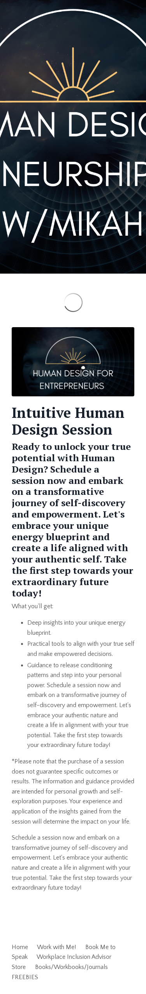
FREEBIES (25, 977)
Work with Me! (56, 947)
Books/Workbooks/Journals (71, 967)
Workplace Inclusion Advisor (74, 956)
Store (19, 967)
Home (20, 947)
